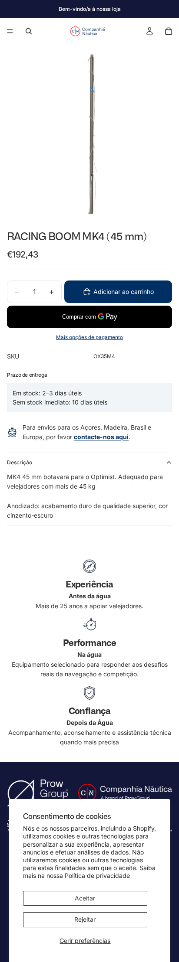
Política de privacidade (97, 875)
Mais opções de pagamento (89, 337)
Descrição (19, 462)
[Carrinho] (168, 31)
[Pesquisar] (28, 31)
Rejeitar (85, 919)
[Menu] (10, 31)
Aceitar (85, 898)
